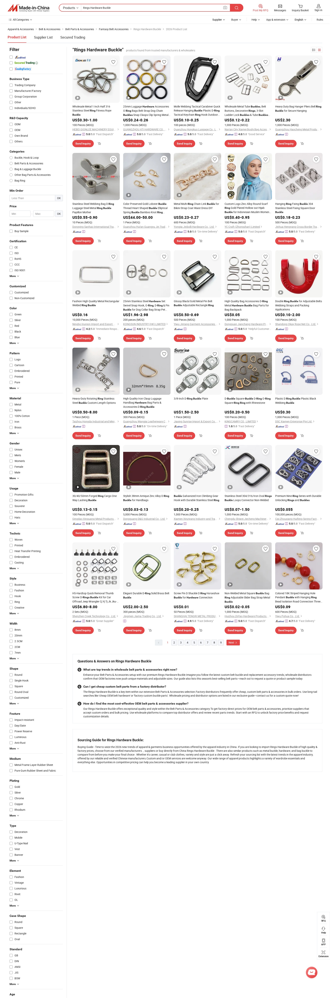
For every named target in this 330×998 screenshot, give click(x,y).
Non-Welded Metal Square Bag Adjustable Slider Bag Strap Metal (247, 597)
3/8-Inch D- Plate (191, 398)
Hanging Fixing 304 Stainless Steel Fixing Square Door (295, 208)
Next (232, 642)
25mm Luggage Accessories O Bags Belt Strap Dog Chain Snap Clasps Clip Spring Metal (146, 111)
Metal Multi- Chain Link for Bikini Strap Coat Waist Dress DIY (196, 206)
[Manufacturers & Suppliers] (28, 8)
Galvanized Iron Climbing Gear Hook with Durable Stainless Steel (196, 498)
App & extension (275, 19)
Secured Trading (72, 37)
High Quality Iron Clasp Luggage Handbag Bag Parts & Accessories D (142, 403)
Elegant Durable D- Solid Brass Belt (146, 595)
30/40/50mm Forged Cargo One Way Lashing (94, 498)
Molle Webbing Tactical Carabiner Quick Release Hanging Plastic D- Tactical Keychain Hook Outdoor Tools (197, 111)
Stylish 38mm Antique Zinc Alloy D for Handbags (146, 498)
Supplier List (43, 37)
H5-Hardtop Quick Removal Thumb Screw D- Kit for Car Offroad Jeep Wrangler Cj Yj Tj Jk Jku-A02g (94, 597)
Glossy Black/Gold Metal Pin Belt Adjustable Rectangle (194, 303)
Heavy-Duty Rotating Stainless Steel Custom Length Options (94, 401)
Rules (320, 19)
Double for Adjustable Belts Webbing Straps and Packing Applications (298, 305)
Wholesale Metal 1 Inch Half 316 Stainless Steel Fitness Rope (91, 110)
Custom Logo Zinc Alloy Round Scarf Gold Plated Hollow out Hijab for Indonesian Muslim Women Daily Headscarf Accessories (247, 208)
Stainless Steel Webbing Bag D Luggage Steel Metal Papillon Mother (93, 208)
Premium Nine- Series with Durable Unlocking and (298, 498)
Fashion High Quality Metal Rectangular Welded (95, 303)
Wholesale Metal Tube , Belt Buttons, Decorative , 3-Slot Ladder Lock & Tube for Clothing (246, 111)
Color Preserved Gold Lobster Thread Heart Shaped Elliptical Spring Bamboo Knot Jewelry (145, 208)
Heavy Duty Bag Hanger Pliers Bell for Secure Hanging (298, 108)
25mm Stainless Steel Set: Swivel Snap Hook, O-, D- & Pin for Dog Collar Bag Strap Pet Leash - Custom (146, 305)
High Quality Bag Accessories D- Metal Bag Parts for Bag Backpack (247, 305)
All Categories (21, 19)
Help (254, 19)
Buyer (234, 19)
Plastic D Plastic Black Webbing (295, 401)
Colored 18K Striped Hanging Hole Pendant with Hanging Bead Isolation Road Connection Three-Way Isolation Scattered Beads (298, 597)
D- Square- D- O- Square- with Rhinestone (248, 401)
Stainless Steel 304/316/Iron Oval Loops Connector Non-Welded (248, 498)
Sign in (318, 10)
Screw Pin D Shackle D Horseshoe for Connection (196, 595)
